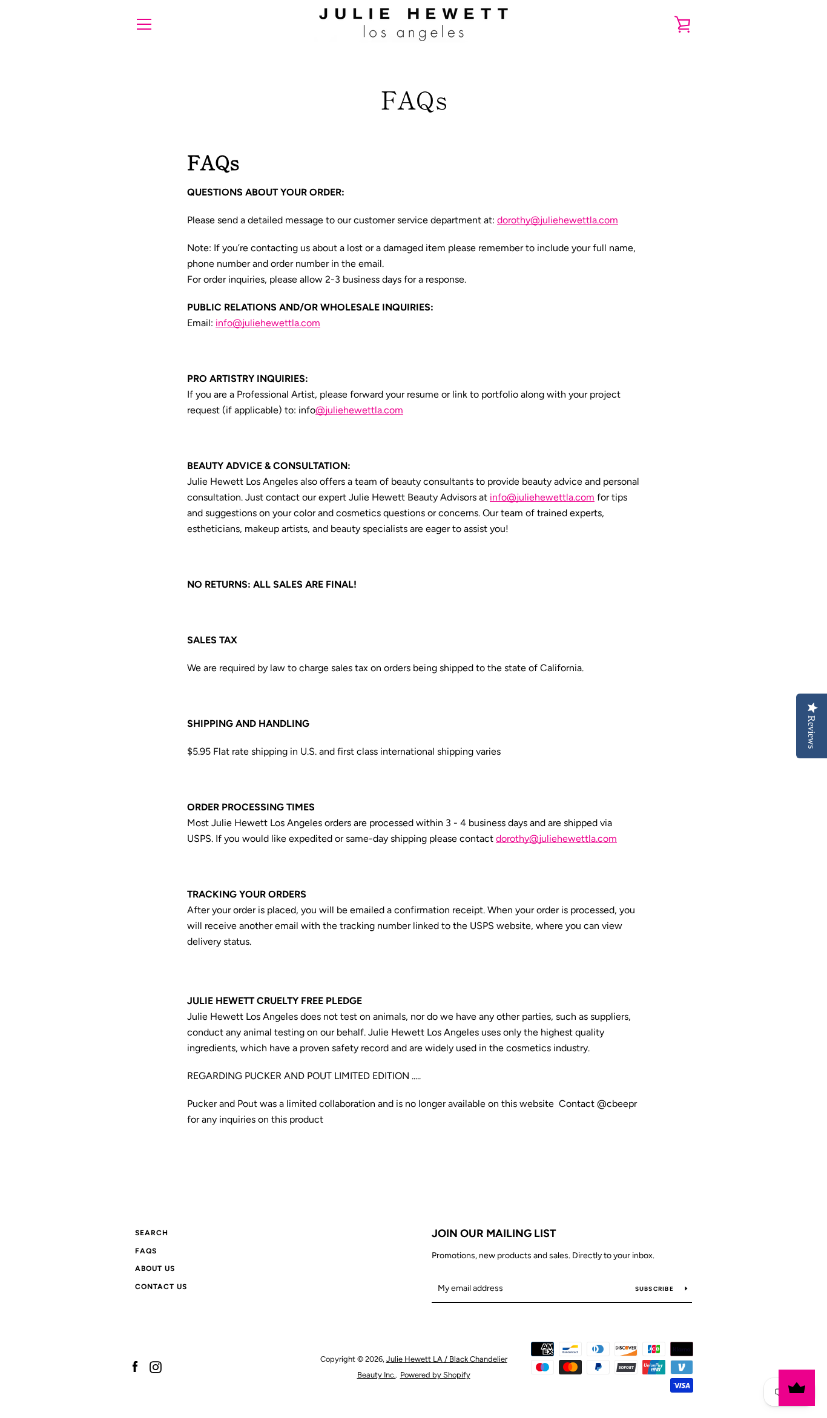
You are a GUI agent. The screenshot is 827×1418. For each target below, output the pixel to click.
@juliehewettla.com (359, 410)
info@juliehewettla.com (268, 323)
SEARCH (151, 1233)
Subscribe (655, 1289)
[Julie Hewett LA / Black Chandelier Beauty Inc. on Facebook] (135, 1366)
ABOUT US (155, 1268)
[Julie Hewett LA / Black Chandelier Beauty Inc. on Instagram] (156, 1366)
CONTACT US (161, 1286)
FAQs (146, 1251)
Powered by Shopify (435, 1374)
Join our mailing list (494, 1233)
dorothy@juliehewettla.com (557, 220)
